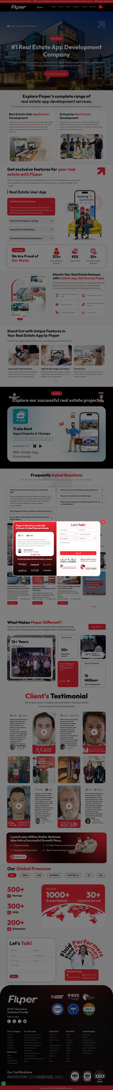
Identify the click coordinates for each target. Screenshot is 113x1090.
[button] (31, 554)
